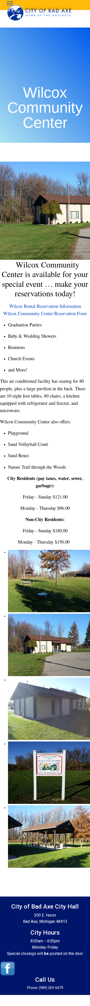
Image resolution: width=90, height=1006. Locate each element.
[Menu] (10, 3)
